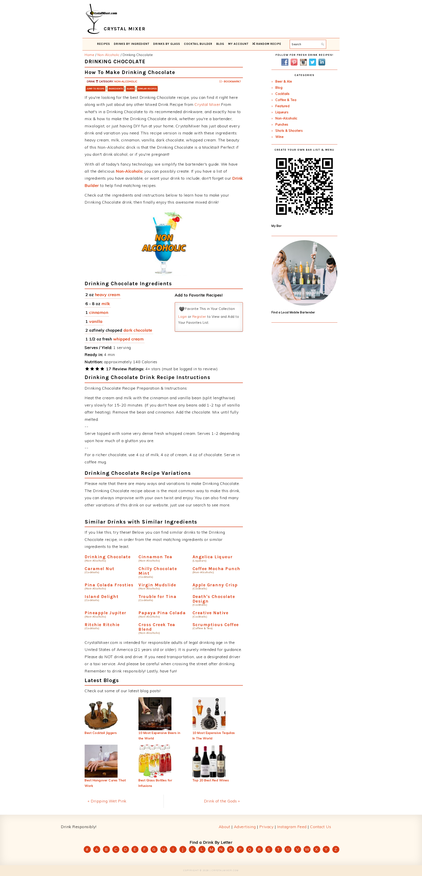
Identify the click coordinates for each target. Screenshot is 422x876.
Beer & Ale (283, 81)
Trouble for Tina (157, 596)
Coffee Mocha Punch (216, 568)
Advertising (245, 826)
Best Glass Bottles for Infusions (155, 783)
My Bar (276, 226)
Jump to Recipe (95, 88)
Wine (279, 137)
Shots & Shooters (289, 131)
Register (199, 316)
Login (182, 316)
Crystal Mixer (207, 104)
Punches (281, 124)
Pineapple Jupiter (105, 612)
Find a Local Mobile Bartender (293, 312)
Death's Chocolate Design (214, 599)
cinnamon (98, 312)
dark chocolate (138, 330)
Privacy (266, 826)
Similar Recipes (147, 88)
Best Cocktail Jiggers (101, 733)
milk (106, 303)
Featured (282, 106)
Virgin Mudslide (157, 584)
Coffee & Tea (285, 100)
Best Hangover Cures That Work (105, 783)
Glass (130, 88)
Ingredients (116, 88)
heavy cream (107, 294)
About (224, 826)
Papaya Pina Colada (162, 612)
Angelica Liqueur (213, 556)
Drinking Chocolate (108, 556)
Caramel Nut (100, 568)
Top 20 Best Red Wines (211, 780)
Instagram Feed (292, 826)
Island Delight (101, 596)
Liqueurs (281, 112)
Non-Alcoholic (125, 81)
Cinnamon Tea (155, 556)
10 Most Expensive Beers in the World (159, 735)
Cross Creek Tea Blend (156, 627)
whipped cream (128, 338)
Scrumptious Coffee (216, 624)
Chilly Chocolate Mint (157, 571)
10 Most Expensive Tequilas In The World (214, 735)
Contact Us (320, 826)
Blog (278, 88)
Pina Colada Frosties (109, 584)
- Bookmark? (231, 81)
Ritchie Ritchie (102, 624)
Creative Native (211, 612)
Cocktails (282, 94)
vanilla (96, 321)
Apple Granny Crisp (215, 584)
